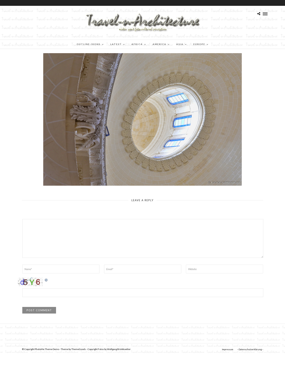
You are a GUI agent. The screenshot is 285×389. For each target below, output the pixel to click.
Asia (179, 44)
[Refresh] (46, 279)
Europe (199, 44)
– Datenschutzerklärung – (250, 349)
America (159, 44)
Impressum (227, 349)
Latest (116, 44)
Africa (137, 44)
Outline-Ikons (88, 44)
